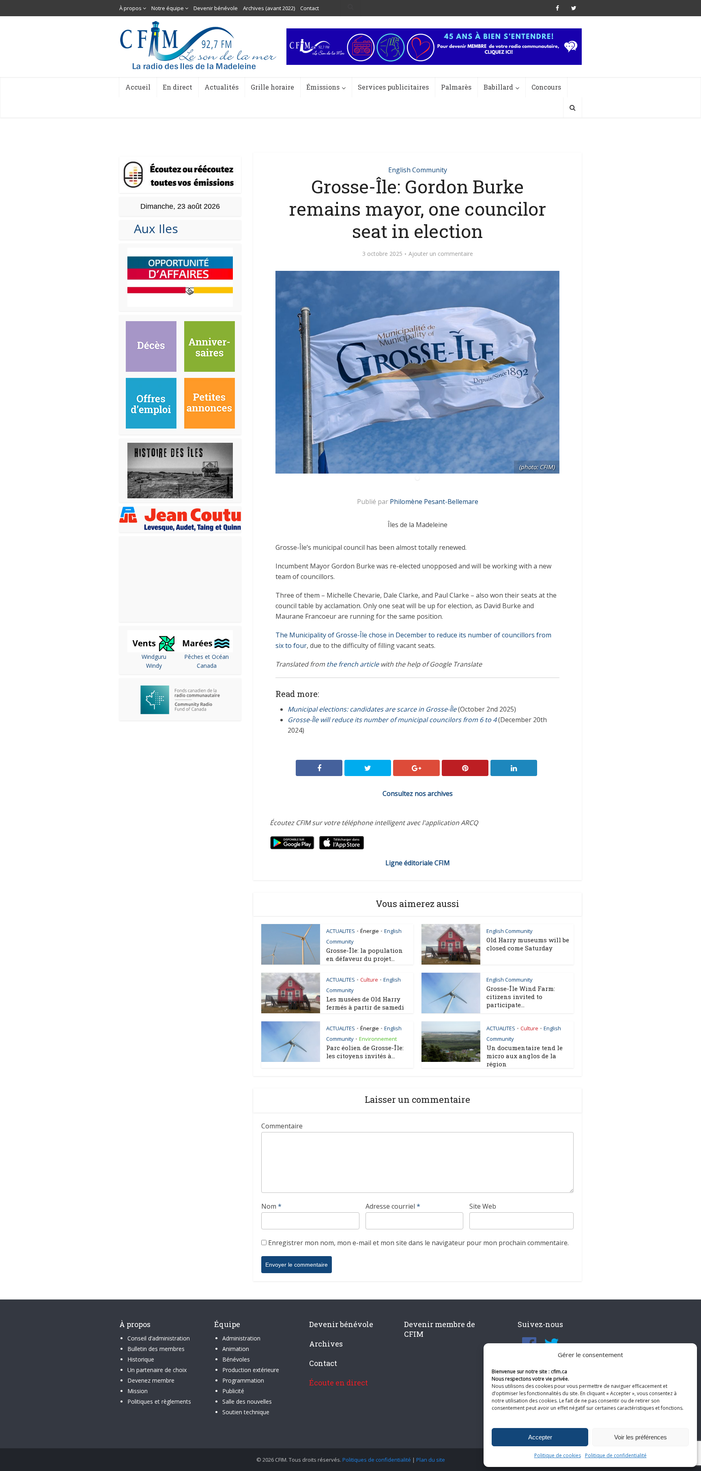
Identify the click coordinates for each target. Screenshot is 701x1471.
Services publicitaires (393, 87)
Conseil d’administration (158, 1338)
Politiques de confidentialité (376, 1459)
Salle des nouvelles (247, 1401)
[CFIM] (199, 45)
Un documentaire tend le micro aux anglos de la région (524, 1056)
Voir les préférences (640, 1437)
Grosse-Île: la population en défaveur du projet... (364, 954)
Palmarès (456, 87)
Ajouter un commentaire (441, 253)
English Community (417, 169)
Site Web (482, 1206)
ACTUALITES (340, 931)
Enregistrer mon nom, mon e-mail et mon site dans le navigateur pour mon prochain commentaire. (418, 1242)
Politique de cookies (557, 1455)
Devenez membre (150, 1380)
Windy (154, 665)
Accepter (540, 1437)
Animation (235, 1349)
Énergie (369, 931)
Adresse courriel (393, 1206)
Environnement (378, 1038)
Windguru (154, 656)
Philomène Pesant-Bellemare (434, 501)
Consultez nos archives (418, 793)
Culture (369, 979)
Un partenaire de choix (157, 1370)
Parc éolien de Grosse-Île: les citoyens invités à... (365, 1052)
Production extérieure (250, 1370)
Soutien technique (245, 1412)
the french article (353, 664)
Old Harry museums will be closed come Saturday (527, 944)
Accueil (138, 87)
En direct (177, 87)
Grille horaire (272, 87)
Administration (241, 1338)
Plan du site (430, 1459)
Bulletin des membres (156, 1349)
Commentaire (282, 1125)
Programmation (243, 1380)
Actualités (221, 87)
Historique (140, 1359)
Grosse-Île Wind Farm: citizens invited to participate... (520, 996)
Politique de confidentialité (616, 1455)
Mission (137, 1391)
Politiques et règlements (159, 1401)
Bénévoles (236, 1359)
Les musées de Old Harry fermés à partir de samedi (365, 1003)
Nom (271, 1206)
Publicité (233, 1391)
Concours (546, 87)
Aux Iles (152, 228)
